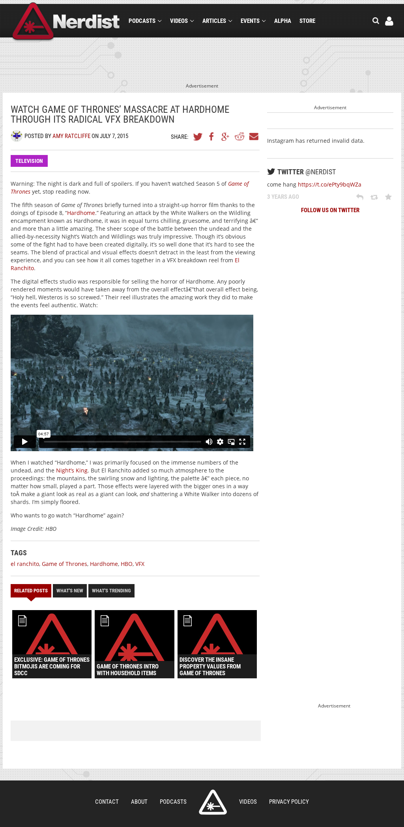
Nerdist (66, 22)
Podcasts (142, 20)
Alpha (282, 20)
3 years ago (283, 196)
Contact (107, 801)
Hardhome (81, 213)
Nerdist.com (213, 802)
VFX (139, 564)
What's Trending (111, 591)
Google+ (226, 136)
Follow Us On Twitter (330, 210)
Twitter (198, 136)
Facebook (212, 136)
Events (250, 20)
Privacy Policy (289, 801)
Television (29, 161)
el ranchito (25, 564)
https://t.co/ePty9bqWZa (329, 184)
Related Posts (31, 591)
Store (307, 20)
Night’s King (72, 470)
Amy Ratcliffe (71, 136)
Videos (179, 20)
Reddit (239, 136)
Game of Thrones (64, 564)
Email (253, 136)
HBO (127, 564)
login (389, 21)
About (139, 801)
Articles (214, 20)
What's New (69, 591)
